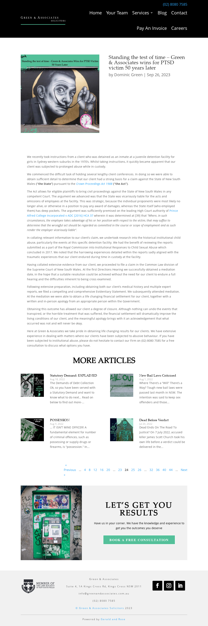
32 (151, 470)
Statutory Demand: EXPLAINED (73, 375)
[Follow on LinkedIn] (180, 586)
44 (171, 470)
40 (164, 470)
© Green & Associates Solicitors (100, 608)
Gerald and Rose (113, 619)
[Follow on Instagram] (169, 586)
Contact (179, 13)
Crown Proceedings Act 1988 (94, 184)
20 (108, 470)
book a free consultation (139, 539)
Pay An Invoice (152, 28)
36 (158, 470)
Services (140, 13)
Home (95, 13)
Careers (179, 28)
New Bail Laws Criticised (157, 375)
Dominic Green (128, 74)
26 (139, 470)
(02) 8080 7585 (175, 4)
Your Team (117, 13)
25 (133, 470)
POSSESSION (59, 420)
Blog (162, 13)
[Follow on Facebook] (157, 586)
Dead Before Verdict (154, 420)
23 (120, 470)
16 (102, 470)
